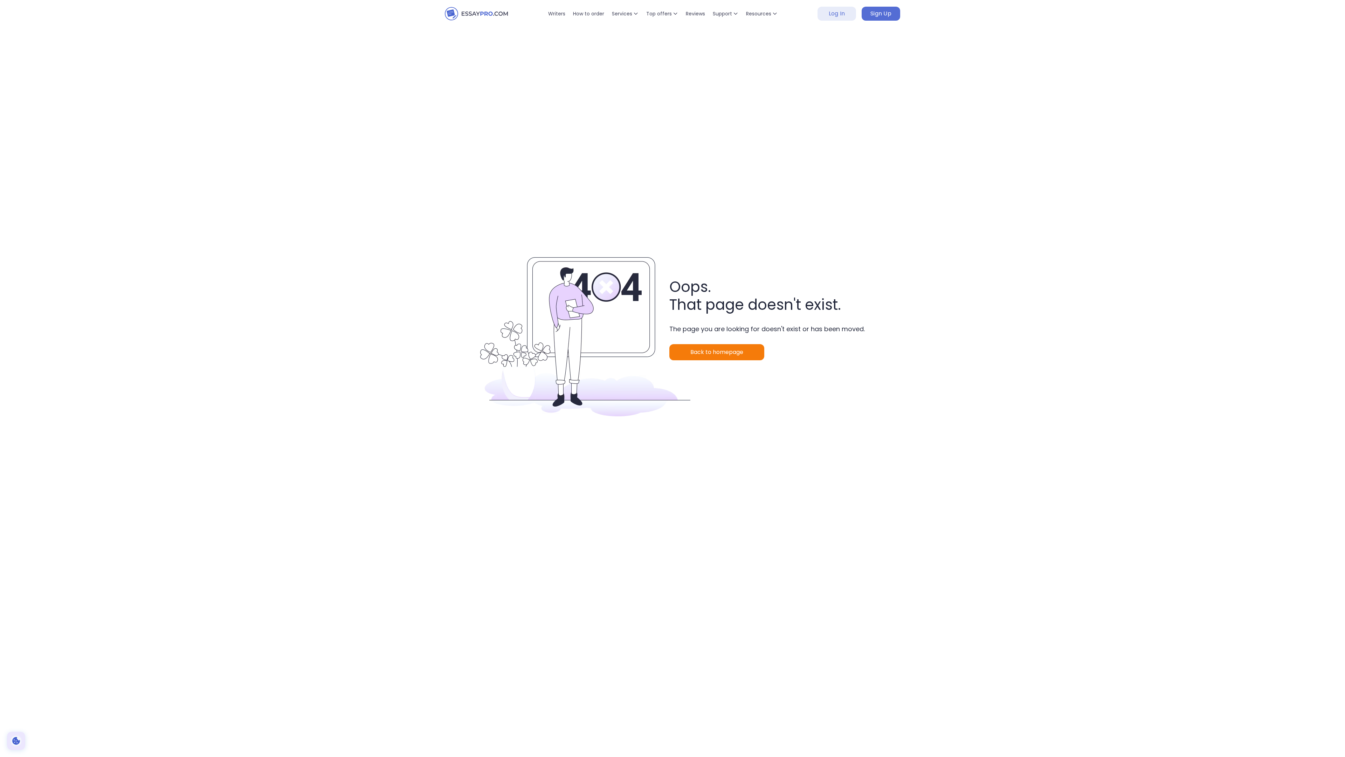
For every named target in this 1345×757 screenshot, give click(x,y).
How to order (588, 13)
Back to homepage (716, 352)
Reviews (695, 13)
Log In (837, 13)
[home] (476, 13)
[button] (625, 13)
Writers (556, 13)
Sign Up (880, 13)
